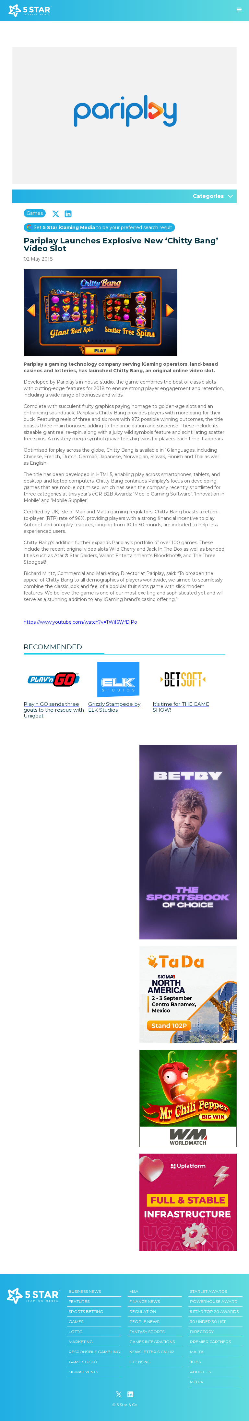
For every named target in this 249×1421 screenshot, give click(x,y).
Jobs (195, 1361)
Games (35, 213)
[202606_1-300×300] (188, 1053)
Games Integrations (152, 1341)
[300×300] (188, 949)
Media (196, 1381)
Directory (202, 1331)
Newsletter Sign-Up (151, 1351)
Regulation (142, 1311)
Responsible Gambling (94, 1351)
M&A (133, 1291)
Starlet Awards (208, 1291)
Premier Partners (210, 1341)
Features (79, 1301)
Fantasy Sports (146, 1331)
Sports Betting (86, 1311)
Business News (85, 1291)
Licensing (139, 1361)
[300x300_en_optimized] (188, 1157)
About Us (200, 1371)
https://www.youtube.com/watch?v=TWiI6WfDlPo (80, 622)
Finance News (144, 1301)
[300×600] (188, 748)
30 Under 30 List (208, 1321)
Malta (197, 1351)
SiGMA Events (83, 1371)
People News (144, 1321)
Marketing (81, 1341)
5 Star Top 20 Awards (214, 1311)
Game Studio (83, 1361)
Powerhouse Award (214, 1301)
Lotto (76, 1331)
